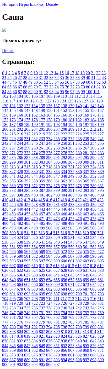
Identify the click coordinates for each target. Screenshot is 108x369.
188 (20, 124)
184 (93, 120)
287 (27, 157)
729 (86, 303)
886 (5, 360)
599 (56, 261)
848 (34, 345)
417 (56, 200)
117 (12, 101)
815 (100, 331)
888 (20, 360)
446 (64, 209)
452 (5, 214)
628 (64, 270)
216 (20, 134)
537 (12, 242)
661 (101, 280)
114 (92, 96)
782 (64, 322)
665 (27, 284)
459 (56, 214)
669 (56, 284)
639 (42, 275)
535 (101, 237)
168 (78, 115)
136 (49, 105)
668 (49, 284)
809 (56, 331)
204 (34, 129)
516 (64, 232)
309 (86, 162)
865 (56, 350)
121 (41, 101)
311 (101, 162)
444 (49, 209)
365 (86, 181)
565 (12, 251)
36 (67, 77)
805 (27, 331)
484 (34, 223)
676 (5, 289)
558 (64, 247)
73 (51, 87)
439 (12, 209)
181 (71, 120)
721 (27, 303)
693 (27, 294)
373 (42, 185)
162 (34, 115)
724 (49, 303)
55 (62, 82)
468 (20, 218)
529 (56, 237)
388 (49, 190)
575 (86, 251)
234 (49, 138)
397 (12, 195)
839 (71, 341)
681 (42, 289)
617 (86, 265)
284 (5, 157)
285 (12, 157)
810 (64, 331)
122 (48, 101)
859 (12, 350)
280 (78, 153)
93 (51, 91)
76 (67, 87)
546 (78, 242)
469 (27, 218)
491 (86, 223)
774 (5, 322)
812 (78, 331)
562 (93, 247)
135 (42, 105)
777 (27, 322)
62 (98, 82)
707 (27, 298)
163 (42, 115)
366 (93, 181)
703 (101, 294)
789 (12, 327)
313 (12, 167)
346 (49, 176)
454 (20, 214)
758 (93, 312)
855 (86, 345)
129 (99, 101)
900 (5, 364)
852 (64, 345)
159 (12, 115)
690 (5, 294)
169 (86, 115)
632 (93, 270)
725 (56, 303)
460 (64, 214)
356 (20, 181)
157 (101, 110)
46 (15, 82)
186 (5, 124)
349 (71, 176)
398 (20, 195)
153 (71, 110)
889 (27, 360)
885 (101, 355)
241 (101, 138)
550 (5, 247)
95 (62, 91)
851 (56, 345)
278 (64, 153)
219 (42, 134)
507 (101, 228)
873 (12, 355)
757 (86, 312)
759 (101, 312)
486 (49, 223)
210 (78, 129)
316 (34, 167)
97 (72, 91)
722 (34, 303)
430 (49, 204)
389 (56, 190)
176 (34, 120)
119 (26, 101)
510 (20, 232)
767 (56, 317)
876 (34, 355)
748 (20, 312)
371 (27, 185)
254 (93, 143)
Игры (24, 4)
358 (34, 181)
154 (78, 110)
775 (12, 322)
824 (64, 336)
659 (86, 280)
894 (64, 360)
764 (34, 317)
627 (56, 270)
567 (27, 251)
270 (5, 153)
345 (42, 176)
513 (42, 232)
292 (64, 157)
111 (71, 96)
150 (49, 110)
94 (57, 91)
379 (86, 185)
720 (20, 303)
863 (42, 350)
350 (78, 176)
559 (71, 247)
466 (5, 218)
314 (20, 167)
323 (86, 167)
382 (5, 190)
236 (64, 138)
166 (64, 115)
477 (86, 218)
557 (56, 247)
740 (64, 308)
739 (56, 308)
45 (9, 82)
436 (93, 204)
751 (42, 312)
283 (101, 153)
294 (78, 157)
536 (5, 242)
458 (49, 214)
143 (101, 105)
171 (101, 115)
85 (9, 91)
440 (20, 209)
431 (56, 204)
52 (46, 82)
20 (88, 73)
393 (86, 190)
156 (93, 110)
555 (42, 247)
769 (71, 317)
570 (49, 251)
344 (34, 176)
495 (12, 228)
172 (5, 120)
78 (77, 87)
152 (64, 110)
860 (20, 350)
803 (12, 331)
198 (93, 124)
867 (71, 350)
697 (56, 294)
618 (93, 265)
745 (101, 308)
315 (27, 167)
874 (20, 355)
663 (12, 284)
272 (20, 153)
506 (93, 228)
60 (88, 82)
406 (78, 195)
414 (34, 200)
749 (27, 312)
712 (64, 298)
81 (93, 87)
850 (49, 345)
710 (49, 298)
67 (20, 87)
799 (86, 327)
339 (101, 171)
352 (93, 176)
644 (78, 275)
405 (71, 195)
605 (101, 261)
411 (12, 200)
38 (77, 77)
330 (34, 171)
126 (77, 101)
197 (86, 124)
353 (101, 176)
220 (49, 134)
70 (36, 87)
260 (34, 148)
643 (71, 275)
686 (78, 289)
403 (56, 195)
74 (57, 87)
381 (101, 185)
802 (5, 331)
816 (5, 336)
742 (78, 308)
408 (93, 195)
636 (20, 275)
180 (64, 120)
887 (12, 360)
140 (78, 105)
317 (42, 167)
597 (42, 261)
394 (93, 190)
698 (64, 294)
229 (12, 138)
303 (42, 162)
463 (86, 214)
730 (93, 303)
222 (64, 134)
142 (93, 105)
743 (86, 308)
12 (46, 73)
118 (19, 101)
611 (42, 265)
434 (78, 204)
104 (20, 96)
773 (101, 317)
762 (20, 317)
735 (27, 308)
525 (27, 237)
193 (56, 124)
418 (64, 200)
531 (71, 237)
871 (101, 350)
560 (78, 247)
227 (101, 134)
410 (5, 200)
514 (49, 232)
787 (101, 322)
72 (46, 87)
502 (64, 228)
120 (33, 101)
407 (86, 195)
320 (64, 167)
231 (27, 138)
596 (34, 261)
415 (42, 200)
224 (78, 134)
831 (12, 341)
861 (27, 350)
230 (20, 138)
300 (20, 162)
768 (64, 317)
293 (71, 157)
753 (56, 312)
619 (100, 265)
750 (34, 312)
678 (20, 289)
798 (78, 327)
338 (93, 171)
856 (93, 345)
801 (101, 327)
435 (86, 204)
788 (5, 327)
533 (86, 237)
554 (34, 247)
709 (42, 298)
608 (20, 265)
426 (20, 204)
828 (93, 336)
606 (5, 265)
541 (42, 242)
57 (72, 82)
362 (64, 181)
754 (64, 312)
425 (12, 204)
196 (78, 124)
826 (78, 336)
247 (42, 143)
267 (86, 148)
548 (93, 242)
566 (20, 251)
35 (62, 77)
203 (27, 129)
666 (34, 284)
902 (20, 364)
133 (27, 105)
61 (93, 82)
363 (71, 181)
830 (5, 341)
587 (71, 256)
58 (77, 82)
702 (93, 294)
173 (12, 120)
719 (12, 303)
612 (49, 265)
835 (42, 341)
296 (93, 157)
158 (5, 115)
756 (78, 312)
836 (49, 341)
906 (49, 364)
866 (64, 350)
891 (42, 360)
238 (78, 138)
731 (101, 303)
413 (27, 200)
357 (27, 181)
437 (101, 204)
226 (93, 134)
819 (27, 336)
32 (46, 77)
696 (49, 294)
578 (5, 256)
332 (49, 171)
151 (56, 110)
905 (42, 364)
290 (49, 157)
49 (30, 82)
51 (41, 82)
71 (41, 87)
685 (71, 289)
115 (99, 96)
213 (100, 129)
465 (101, 214)
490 (78, 223)
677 (12, 289)
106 (34, 96)
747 (12, 312)
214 (5, 134)
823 (56, 336)
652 (34, 280)
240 (93, 138)
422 (93, 200)
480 (5, 223)
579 (12, 256)
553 (27, 247)
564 (5, 251)
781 (56, 322)
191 (42, 124)
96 (67, 91)
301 (27, 162)
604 (93, 261)
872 (5, 355)
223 (71, 134)
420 (78, 200)
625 (42, 270)
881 (71, 355)
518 (78, 232)
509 (12, 232)
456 (34, 214)
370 (20, 185)
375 (56, 185)
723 (42, 303)
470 (34, 218)
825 (71, 336)
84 (4, 91)
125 (70, 101)
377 (71, 185)
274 (34, 153)
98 (77, 91)
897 (86, 360)
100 (89, 91)
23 (103, 73)
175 (27, 120)
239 (86, 138)
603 (86, 261)
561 (86, 247)
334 (64, 171)
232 (34, 138)
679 (27, 289)
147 (27, 110)
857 (101, 345)
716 (93, 298)
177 (42, 120)
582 (34, 256)
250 (64, 143)
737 (42, 308)
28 (25, 77)
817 (12, 336)
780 (49, 322)
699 (71, 294)
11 (41, 73)
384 (20, 190)
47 (20, 82)
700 (78, 294)
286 (20, 157)
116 (5, 101)
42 (98, 77)
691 (12, 294)
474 (64, 218)
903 (27, 364)
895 (71, 360)
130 (5, 105)
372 (34, 185)
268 (93, 148)
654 (49, 280)
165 (56, 115)
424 (5, 204)
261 (42, 148)
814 (93, 331)
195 (71, 124)
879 (56, 355)
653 (42, 280)
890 (34, 360)
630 (78, 270)
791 (27, 327)
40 (88, 77)
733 (12, 308)
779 (42, 322)
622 (20, 270)
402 (49, 195)
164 (49, 115)
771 (86, 317)
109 (56, 96)
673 (86, 284)
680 (34, 289)
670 (64, 284)
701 (86, 294)
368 (5, 185)
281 (86, 153)
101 (96, 91)
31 (41, 77)
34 (57, 77)
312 (5, 167)
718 (5, 303)
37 (72, 77)
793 (42, 327)
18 (77, 73)
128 (92, 101)
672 (78, 284)
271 (12, 153)
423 (100, 200)
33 (51, 77)
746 (5, 312)
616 (78, 265)
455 (27, 214)
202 (20, 129)
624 (34, 270)
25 (9, 77)
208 (64, 129)
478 (93, 218)
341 (12, 176)
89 (30, 91)
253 (86, 143)
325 (101, 167)
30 (36, 77)
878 (49, 355)
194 (64, 124)
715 (86, 298)
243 (12, 143)
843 (101, 341)
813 (86, 331)
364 (78, 181)
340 (5, 176)
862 (34, 350)
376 (64, 185)
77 (72, 87)
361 (56, 181)
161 (27, 115)
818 (20, 336)
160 (20, 115)
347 (56, 176)
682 (49, 289)
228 (5, 138)
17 (72, 73)
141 (86, 105)
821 (42, 336)
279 (71, 153)
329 (27, 171)
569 (42, 251)
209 (71, 129)
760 (5, 317)
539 (27, 242)
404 (64, 195)
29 (30, 77)
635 (12, 275)
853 (71, 345)
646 (93, 275)
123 (55, 101)
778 (34, 322)
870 (93, 350)
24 (4, 77)
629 (71, 270)
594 (20, 261)
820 (34, 336)
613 (56, 265)
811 (71, 331)
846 (20, 345)
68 (25, 87)
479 (101, 218)
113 (85, 96)
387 (42, 190)
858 (5, 350)
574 (78, 251)
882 (78, 355)
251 (71, 143)
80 (88, 87)
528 (49, 237)
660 (93, 280)
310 (93, 162)
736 (34, 308)
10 (36, 73)
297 (101, 157)
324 (93, 167)
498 (34, 228)
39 (83, 77)
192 (49, 124)
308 (78, 162)
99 (83, 91)
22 (98, 73)
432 (64, 204)
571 (56, 251)
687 (86, 289)
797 (71, 327)
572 (64, 251)
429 (42, 204)
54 (57, 82)
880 (64, 355)
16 (67, 73)
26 (15, 77)
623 (27, 270)
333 (56, 171)
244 (20, 143)
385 (27, 190)
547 (86, 242)
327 (12, 171)
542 (49, 242)
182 (78, 120)
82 (98, 87)
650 (20, 280)
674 (93, 284)
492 (93, 223)
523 (12, 237)
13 (51, 73)
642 (64, 275)
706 (20, 298)
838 (64, 341)
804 (20, 331)
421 (86, 200)
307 (71, 162)
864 (49, 350)
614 (64, 265)
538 (20, 242)
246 (34, 143)
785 (86, 322)
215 (12, 134)
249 (56, 143)
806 (34, 331)
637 (27, 275)
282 (93, 153)
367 (101, 181)
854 (78, 345)
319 (56, 167)
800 (93, 327)
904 (34, 364)
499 (42, 228)
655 (56, 280)
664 (20, 284)
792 (34, 327)
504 (78, 228)
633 (101, 270)
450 (93, 209)
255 (101, 143)
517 (71, 232)
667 (42, 284)
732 (5, 308)
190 (34, 124)
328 (20, 171)
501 (56, 228)
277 (56, 153)
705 (12, 298)
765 (42, 317)
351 (86, 176)
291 (56, 157)
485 (42, 223)
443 (42, 209)
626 (49, 270)
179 (56, 120)
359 (42, 181)
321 (71, 167)
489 (71, 223)
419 (71, 200)
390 (64, 190)
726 (64, 303)
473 (56, 218)
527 (42, 237)
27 (20, 77)
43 (104, 77)
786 (93, 322)
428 (34, 204)
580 (20, 256)
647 (101, 275)
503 (71, 228)
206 (49, 129)
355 (12, 181)
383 (12, 190)
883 (86, 355)
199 (101, 124)
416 (49, 200)
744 (93, 308)
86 (15, 91)
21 (93, 73)
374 (49, 185)
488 (64, 223)
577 (101, 251)
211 (86, 129)
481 (12, 223)
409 (101, 195)
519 (86, 232)
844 (5, 345)
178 (49, 120)
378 (78, 185)
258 (20, 148)
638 (34, 275)
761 (12, 317)
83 (104, 87)
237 (71, 138)
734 (20, 308)
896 (78, 360)
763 (27, 317)
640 (49, 275)
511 (27, 232)
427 (27, 204)
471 (42, 218)
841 (86, 341)
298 (5, 162)
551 (12, 247)
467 (12, 218)
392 (78, 190)
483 (27, 223)
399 (27, 195)
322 (78, 167)
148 (34, 110)
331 (42, 171)
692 (20, 294)
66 (15, 87)
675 (101, 284)
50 (36, 82)
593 (12, 261)
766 (49, 317)
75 (62, 87)
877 (42, 355)
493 (101, 223)
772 (93, 317)
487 (56, 223)
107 (42, 96)
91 (41, 91)
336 (78, 171)
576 (93, 251)
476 (78, 218)
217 (27, 134)
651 (27, 280)
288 (34, 157)
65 (9, 87)
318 (49, 167)
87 (20, 91)
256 (5, 148)
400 (34, 195)
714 (78, 298)
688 (93, 289)
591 (101, 256)
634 (5, 275)
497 (27, 228)
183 (86, 120)
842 (93, 341)
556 (49, 247)
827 (86, 336)
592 (5, 261)
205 (42, 129)
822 (49, 336)
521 (100, 232)
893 (56, 360)
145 (12, 110)
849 (42, 345)
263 (56, 148)
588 (78, 256)
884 (93, 355)
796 (64, 327)
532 (78, 237)
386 (34, 190)
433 (71, 204)
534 (93, 237)
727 (71, 303)
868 (78, 350)
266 (78, 148)
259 (27, 148)
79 (83, 87)
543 (56, 242)
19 (82, 73)
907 (56, 364)
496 (20, 228)
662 (5, 284)
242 (5, 143)
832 (20, 341)
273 (27, 153)
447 (71, 209)
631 (86, 270)
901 (12, 364)
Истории (10, 4)
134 (34, 105)
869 (86, 350)
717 (100, 298)
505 (86, 228)
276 (49, 153)
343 (27, 176)
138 (64, 105)
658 (78, 280)
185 (101, 120)
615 (71, 265)
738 (49, 308)
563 (101, 247)
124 (63, 101)
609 (27, 265)
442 (34, 209)
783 (71, 322)
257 (12, 148)
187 (12, 124)
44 (4, 82)
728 (78, 303)
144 (5, 110)
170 (93, 115)
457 (42, 214)
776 (20, 322)
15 (62, 73)
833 (27, 341)
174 (20, 120)
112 (78, 96)
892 (49, 360)
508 (5, 232)
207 (56, 129)
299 (12, 162)
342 (20, 176)
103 (12, 96)
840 (78, 341)
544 (64, 242)
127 (85, 101)
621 (12, 270)
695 (42, 294)
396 (5, 195)
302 (34, 162)
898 (93, 360)
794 (49, 327)
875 (27, 355)
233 (42, 138)
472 (49, 218)
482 (20, 223)
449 (86, 209)
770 (78, 317)
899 (101, 360)
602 (78, 261)
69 (30, 87)
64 (4, 87)
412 (20, 200)
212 (93, 129)
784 (78, 322)
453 (12, 214)
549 (101, 242)
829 (101, 336)
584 (49, 256)
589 (86, 256)
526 (34, 237)
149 (42, 110)
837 (56, 341)
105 (27, 96)
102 (5, 96)
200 (5, 129)
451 (101, 209)
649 (12, 280)
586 (64, 256)
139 (71, 105)
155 (86, 110)
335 (71, 171)
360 (49, 181)
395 (101, 190)
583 (42, 256)
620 (5, 270)
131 (12, 105)
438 (5, 209)
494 (5, 228)
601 (71, 261)
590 (93, 256)
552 (20, 247)
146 (20, 110)
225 (86, 134)
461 (71, 214)
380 (93, 185)
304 (49, 162)
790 (20, 327)
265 (71, 148)
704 (5, 298)
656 (64, 280)
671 (71, 284)
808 (49, 331)
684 (64, 289)
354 (5, 181)
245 (27, 143)
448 (78, 209)
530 (64, 237)
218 (34, 134)
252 (78, 143)
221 (56, 134)
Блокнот (37, 4)
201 (12, 129)
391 (71, 190)
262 (49, 148)
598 (49, 261)
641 (56, 275)
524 (20, 237)
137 (56, 105)
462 (78, 214)
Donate (52, 4)
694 (34, 294)
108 (49, 96)
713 (71, 298)
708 (34, 298)
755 (71, 312)
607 (12, 265)
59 (83, 82)
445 (56, 209)
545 (71, 242)
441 (27, 209)
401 (42, 195)
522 (5, 237)
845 (12, 345)
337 (86, 171)
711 (56, 298)
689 (101, 289)
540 (34, 242)
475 (71, 218)
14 (56, 73)
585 (56, 256)
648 (5, 280)
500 (49, 228)
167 (71, 115)
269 (101, 148)
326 (5, 171)
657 (71, 280)
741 (71, 308)
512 (34, 232)
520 (93, 232)
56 (67, 82)
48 (25, 82)
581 (27, 256)
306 (64, 162)
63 (104, 82)
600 (64, 261)
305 (56, 162)
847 (27, 345)
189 (27, 124)
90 (36, 91)
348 (64, 176)
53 (51, 82)
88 (25, 91)
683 (56, 289)
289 (42, 157)
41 (93, 77)
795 (56, 327)
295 (86, 157)
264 (64, 148)
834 (34, 341)
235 (56, 138)
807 (42, 331)
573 (71, 251)
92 (46, 91)
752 (49, 312)
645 (86, 275)
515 (56, 232)
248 (49, 143)
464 (93, 214)
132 (20, 105)
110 (64, 96)
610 (34, 265)
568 (34, 251)
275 (42, 153)
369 (12, 185)
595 (27, 261)
